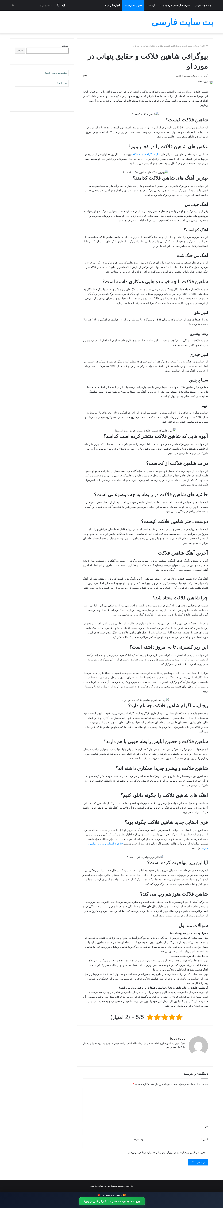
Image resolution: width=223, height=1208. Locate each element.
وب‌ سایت (138, 1139)
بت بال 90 (62, 83)
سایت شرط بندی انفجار (55, 73)
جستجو (65, 45)
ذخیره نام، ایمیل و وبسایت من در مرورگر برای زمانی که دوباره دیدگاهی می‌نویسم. (166, 1152)
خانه (203, 45)
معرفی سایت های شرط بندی (176, 5)
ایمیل (204, 1139)
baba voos (177, 1038)
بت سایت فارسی (203, 5)
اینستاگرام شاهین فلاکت (144, 154)
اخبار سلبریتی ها (112, 5)
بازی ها (152, 5)
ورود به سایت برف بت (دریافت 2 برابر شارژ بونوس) (112, 1201)
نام (205, 1126)
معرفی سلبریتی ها (133, 5)
